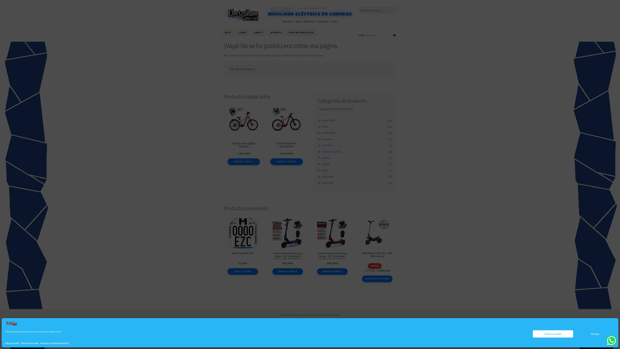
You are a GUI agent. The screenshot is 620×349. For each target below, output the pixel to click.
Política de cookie (12, 343)
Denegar (595, 333)
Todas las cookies (553, 333)
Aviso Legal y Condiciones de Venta (54, 343)
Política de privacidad (30, 343)
